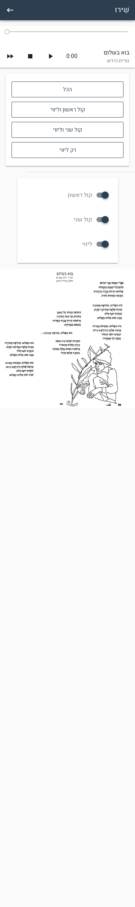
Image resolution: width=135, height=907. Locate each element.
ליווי (87, 244)
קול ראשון (80, 195)
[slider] (67, 31)
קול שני (83, 219)
